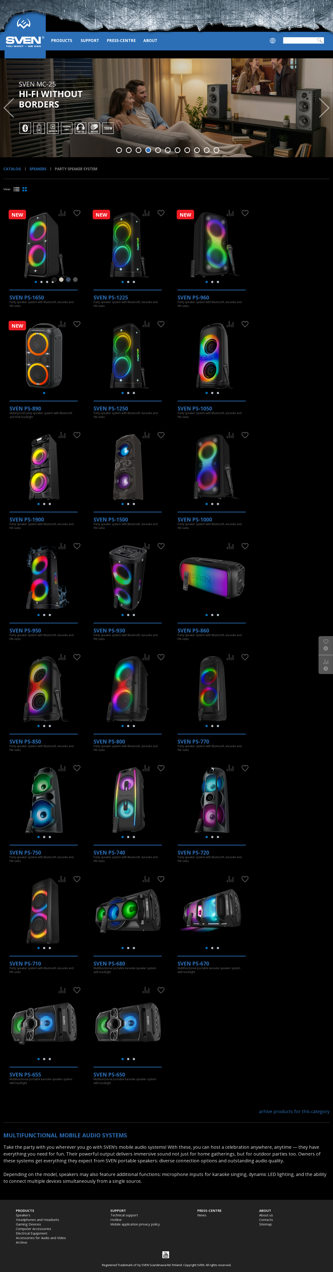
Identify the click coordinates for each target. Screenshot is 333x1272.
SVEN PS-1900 (27, 519)
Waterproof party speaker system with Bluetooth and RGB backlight (41, 415)
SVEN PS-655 (25, 1074)
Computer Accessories (33, 1228)
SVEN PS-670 (193, 963)
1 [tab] (119, 150)
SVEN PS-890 (25, 408)
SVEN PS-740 (109, 852)
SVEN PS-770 (193, 741)
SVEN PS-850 (25, 741)
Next (324, 108)
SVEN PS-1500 (111, 519)
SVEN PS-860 (193, 630)
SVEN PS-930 (109, 630)
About (150, 40)
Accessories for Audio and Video (41, 1237)
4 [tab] (148, 150)
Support (90, 40)
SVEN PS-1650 (27, 297)
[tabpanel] (166, 107)
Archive (21, 1242)
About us (266, 1215)
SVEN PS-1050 (195, 408)
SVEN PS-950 (25, 630)
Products (61, 40)
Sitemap (265, 1224)
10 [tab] (207, 150)
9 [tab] (197, 150)
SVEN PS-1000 (195, 519)
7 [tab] (177, 150)
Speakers (37, 168)
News (201, 1215)
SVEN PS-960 (193, 297)
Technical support (124, 1215)
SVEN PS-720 (193, 852)
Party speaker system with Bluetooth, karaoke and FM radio (42, 304)
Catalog (12, 168)
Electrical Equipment (31, 1233)
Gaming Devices (28, 1224)
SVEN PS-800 (109, 741)
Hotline (116, 1219)
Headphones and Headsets (37, 1219)
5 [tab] (158, 150)
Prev (8, 108)
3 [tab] (138, 150)
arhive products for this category (294, 1111)
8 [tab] (187, 150)
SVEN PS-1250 (111, 408)
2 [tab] (129, 150)
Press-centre (121, 40)
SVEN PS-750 (25, 852)
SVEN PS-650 (109, 1074)
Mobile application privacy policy (135, 1224)
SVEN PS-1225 (111, 297)
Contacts (266, 1219)
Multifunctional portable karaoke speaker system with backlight (125, 970)
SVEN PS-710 (25, 963)
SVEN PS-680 (109, 963)
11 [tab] (216, 150)
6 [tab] (168, 150)
